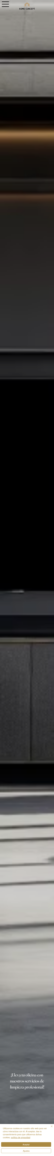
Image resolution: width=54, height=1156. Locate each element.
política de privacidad (20, 1137)
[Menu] (5, 4)
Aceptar (26, 1144)
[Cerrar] (50, 1128)
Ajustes (26, 1150)
